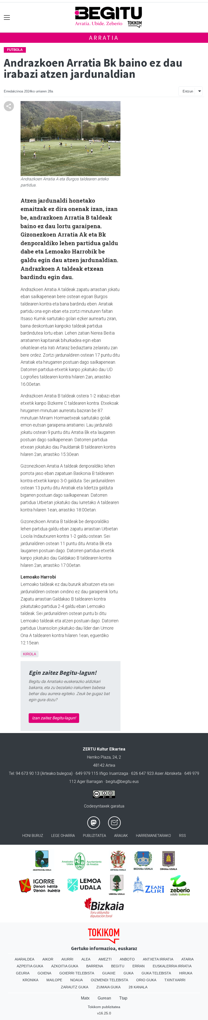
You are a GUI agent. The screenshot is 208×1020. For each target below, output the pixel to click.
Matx (85, 998)
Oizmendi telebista (109, 980)
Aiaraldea (24, 959)
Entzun (188, 91)
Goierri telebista (76, 973)
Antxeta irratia (158, 959)
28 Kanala (138, 987)
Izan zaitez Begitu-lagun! (54, 718)
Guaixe (108, 973)
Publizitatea (94, 836)
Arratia (104, 38)
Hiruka (185, 973)
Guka (128, 973)
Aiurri (67, 959)
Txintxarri (174, 980)
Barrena (94, 966)
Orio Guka (146, 980)
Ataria (187, 959)
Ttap (123, 998)
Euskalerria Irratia (172, 966)
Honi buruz (32, 836)
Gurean (104, 998)
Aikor (47, 959)
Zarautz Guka (74, 987)
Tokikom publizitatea (104, 1007)
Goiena (44, 973)
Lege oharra (63, 836)
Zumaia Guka (108, 987)
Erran (138, 966)
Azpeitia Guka (30, 966)
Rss (182, 836)
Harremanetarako (153, 836)
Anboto (127, 959)
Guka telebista (156, 973)
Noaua (76, 980)
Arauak (121, 836)
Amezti (105, 959)
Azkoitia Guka (64, 966)
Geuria (22, 973)
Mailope (54, 980)
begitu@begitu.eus (122, 781)
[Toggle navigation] (7, 17)
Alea (85, 959)
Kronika (30, 980)
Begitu (117, 966)
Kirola (29, 654)
